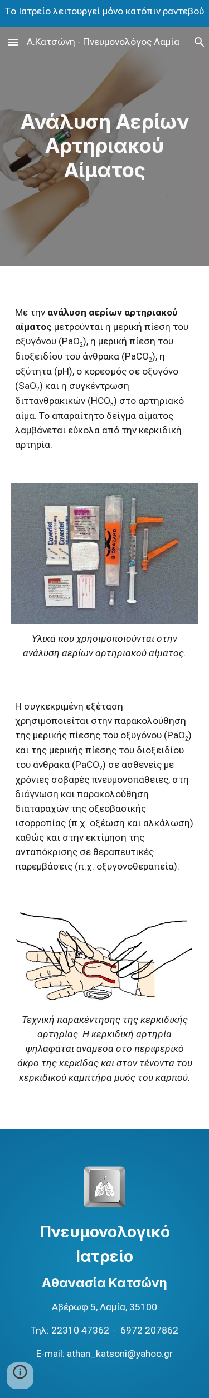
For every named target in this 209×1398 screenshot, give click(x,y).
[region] (104, 13)
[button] (13, 42)
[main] (105, 146)
